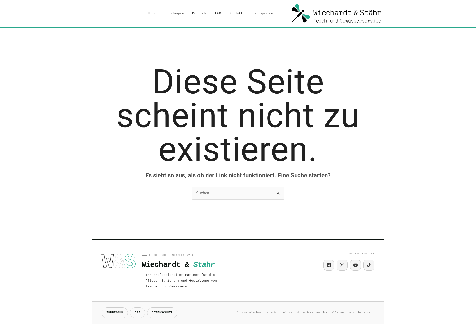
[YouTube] (355, 265)
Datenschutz (162, 312)
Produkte (199, 13)
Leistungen (175, 13)
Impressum (114, 312)
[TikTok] (368, 265)
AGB (137, 312)
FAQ (218, 13)
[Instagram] (342, 265)
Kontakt (236, 13)
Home (153, 13)
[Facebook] (328, 265)
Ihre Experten (262, 13)
